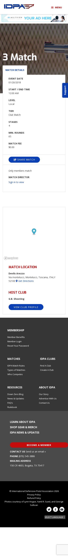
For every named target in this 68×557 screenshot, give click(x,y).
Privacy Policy (34, 494)
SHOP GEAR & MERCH (23, 427)
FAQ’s (10, 402)
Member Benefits (16, 337)
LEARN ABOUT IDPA (22, 422)
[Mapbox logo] (11, 258)
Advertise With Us (48, 398)
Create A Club (47, 369)
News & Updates (15, 398)
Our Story (44, 394)
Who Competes (15, 374)
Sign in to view (16, 182)
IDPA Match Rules (16, 365)
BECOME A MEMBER (39, 445)
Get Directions (26, 280)
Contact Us (44, 402)
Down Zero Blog (15, 394)
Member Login (14, 341)
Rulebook (12, 407)
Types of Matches (16, 369)
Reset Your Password (18, 345)
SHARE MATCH (26, 159)
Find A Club (45, 365)
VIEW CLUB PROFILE (26, 307)
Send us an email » (36, 451)
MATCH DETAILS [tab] (14, 70)
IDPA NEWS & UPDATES (24, 432)
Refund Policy (34, 498)
